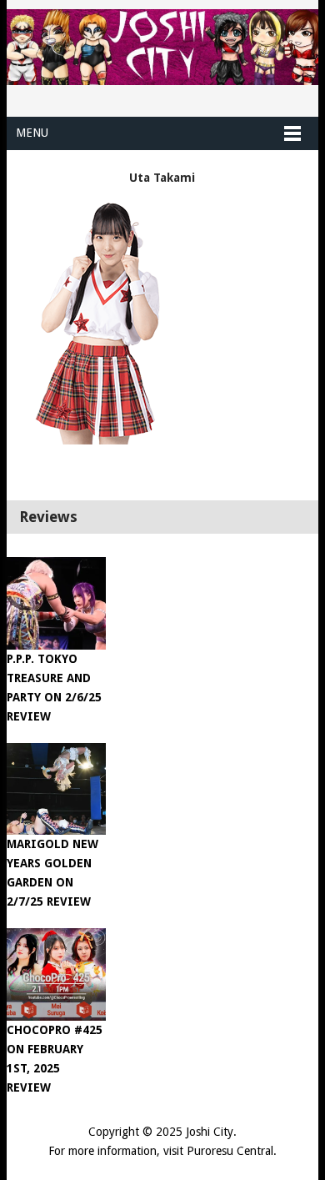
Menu (32, 132)
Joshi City (209, 1131)
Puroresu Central (230, 1150)
